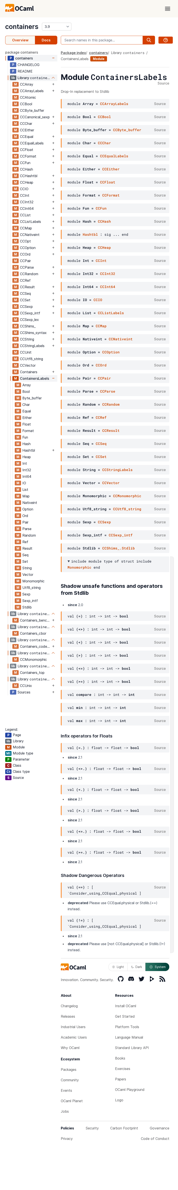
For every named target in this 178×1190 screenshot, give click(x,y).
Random (29, 535)
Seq (25, 555)
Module (98, 59)
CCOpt (25, 241)
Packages (68, 1069)
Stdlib (27, 607)
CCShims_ (28, 326)
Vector (27, 574)
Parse (26, 529)
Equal (26, 411)
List (25, 489)
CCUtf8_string (31, 359)
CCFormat (28, 156)
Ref (25, 542)
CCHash (26, 169)
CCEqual (26, 136)
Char (26, 404)
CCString (27, 339)
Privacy (67, 1138)
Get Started (125, 1016)
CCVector (28, 365)
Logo (119, 1100)
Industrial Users (73, 1027)
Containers (28, 372)
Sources (24, 692)
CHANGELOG (29, 65)
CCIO (24, 189)
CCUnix (26, 685)
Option (27, 509)
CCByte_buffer (32, 110)
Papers (120, 1079)
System (160, 967)
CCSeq (25, 293)
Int (24, 463)
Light (120, 967)
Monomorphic (33, 581)
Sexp (26, 594)
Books (120, 1058)
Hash (26, 444)
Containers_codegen (35, 646)
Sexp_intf (30, 600)
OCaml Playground (130, 1089)
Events (66, 1090)
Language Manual (129, 1037)
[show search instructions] (165, 40)
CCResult (27, 287)
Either (27, 417)
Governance (159, 1128)
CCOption (28, 248)
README (25, 71)
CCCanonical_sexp (35, 117)
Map (26, 496)
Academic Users (74, 1037)
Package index (73, 53)
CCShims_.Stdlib (118, 548)
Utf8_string (31, 587)
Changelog (69, 1006)
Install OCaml (125, 1006)
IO (24, 483)
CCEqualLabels (32, 143)
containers (21, 27)
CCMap (26, 228)
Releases (68, 1016)
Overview (20, 40)
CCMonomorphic (33, 659)
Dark (138, 967)
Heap (26, 457)
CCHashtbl (28, 176)
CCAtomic (28, 97)
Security (92, 1128)
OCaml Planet (72, 1101)
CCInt (24, 195)
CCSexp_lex (29, 319)
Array (26, 385)
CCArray (26, 84)
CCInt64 (27, 208)
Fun (25, 437)
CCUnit (25, 352)
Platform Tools (127, 1027)
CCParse (27, 267)
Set (25, 561)
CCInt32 (26, 202)
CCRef (25, 280)
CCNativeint (30, 234)
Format (28, 431)
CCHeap (26, 182)
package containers (21, 52)
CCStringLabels (32, 346)
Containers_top (32, 672)
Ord (25, 516)
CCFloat (26, 149)
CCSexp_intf (30, 313)
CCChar (26, 123)
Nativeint (29, 502)
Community (70, 1080)
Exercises (122, 1068)
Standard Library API (132, 1048)
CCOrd (25, 254)
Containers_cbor (33, 633)
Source (163, 83)
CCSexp (26, 306)
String (27, 568)
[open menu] (167, 8)
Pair (25, 522)
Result (27, 548)
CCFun (25, 163)
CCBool (26, 104)
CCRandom (29, 274)
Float (26, 424)
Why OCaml (70, 1048)
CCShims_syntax (33, 333)
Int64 (26, 476)
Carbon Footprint (124, 1128)
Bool (26, 391)
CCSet (25, 300)
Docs (46, 40)
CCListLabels (30, 221)
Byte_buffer (32, 398)
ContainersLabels (34, 378)
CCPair (25, 261)
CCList (25, 215)
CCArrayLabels (32, 91)
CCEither (27, 130)
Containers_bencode (35, 620)
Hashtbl (28, 450)
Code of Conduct (155, 1138)
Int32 (26, 470)
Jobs (65, 1111)
